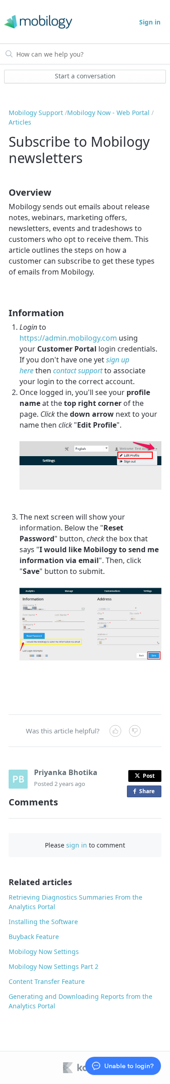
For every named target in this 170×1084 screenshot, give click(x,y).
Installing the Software (43, 921)
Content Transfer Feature (47, 981)
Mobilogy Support (36, 112)
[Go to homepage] (36, 22)
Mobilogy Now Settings (44, 951)
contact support (77, 371)
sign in (76, 845)
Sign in (149, 22)
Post (149, 776)
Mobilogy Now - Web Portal (108, 112)
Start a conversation (85, 76)
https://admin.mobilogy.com (68, 338)
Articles (20, 122)
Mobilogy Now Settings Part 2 (53, 966)
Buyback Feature (34, 936)
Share (148, 792)
